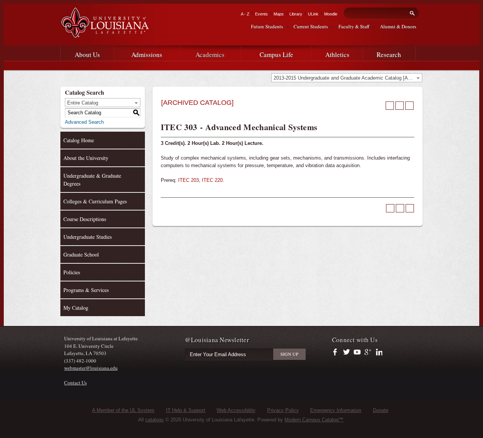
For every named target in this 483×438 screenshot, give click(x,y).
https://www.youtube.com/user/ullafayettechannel (357, 352)
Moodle (330, 14)
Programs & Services (86, 290)
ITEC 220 (212, 180)
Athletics (337, 54)
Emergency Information (335, 410)
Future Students (267, 26)
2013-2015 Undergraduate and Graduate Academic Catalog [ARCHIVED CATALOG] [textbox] (348, 78)
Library (295, 14)
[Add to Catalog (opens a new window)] (390, 105)
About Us (87, 54)
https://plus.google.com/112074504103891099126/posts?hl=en (368, 352)
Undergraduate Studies (87, 236)
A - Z (245, 14)
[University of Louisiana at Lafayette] (104, 34)
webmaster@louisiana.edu (91, 367)
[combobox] (346, 77)
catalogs (154, 420)
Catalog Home (78, 140)
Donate (380, 410)
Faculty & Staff (353, 26)
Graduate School (81, 254)
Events (261, 14)
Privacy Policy (283, 410)
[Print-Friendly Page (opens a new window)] (399, 105)
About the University (85, 157)
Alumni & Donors (398, 26)
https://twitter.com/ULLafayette (347, 352)
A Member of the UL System (123, 410)
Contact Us (75, 382)
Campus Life (276, 54)
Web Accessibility (236, 410)
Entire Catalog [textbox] (82, 103)
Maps (279, 14)
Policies (71, 272)
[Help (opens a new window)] (409, 105)
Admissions (146, 54)
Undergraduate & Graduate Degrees (92, 179)
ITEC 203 (188, 180)
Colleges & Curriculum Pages (95, 201)
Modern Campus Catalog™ (314, 420)
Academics (210, 54)
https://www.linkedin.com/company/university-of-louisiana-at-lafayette (378, 352)
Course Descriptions (84, 219)
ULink (313, 14)
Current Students (311, 26)
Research (389, 54)
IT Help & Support (185, 410)
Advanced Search (84, 122)
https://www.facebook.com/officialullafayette (337, 352)
